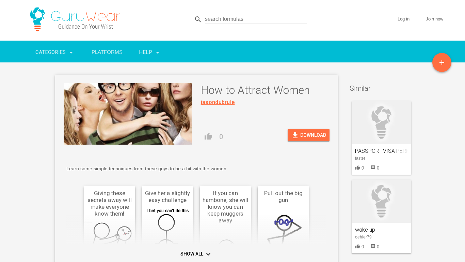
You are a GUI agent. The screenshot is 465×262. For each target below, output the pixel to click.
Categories (55, 52)
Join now (434, 18)
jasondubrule (218, 102)
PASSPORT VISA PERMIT (385, 151)
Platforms (107, 52)
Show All (196, 254)
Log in (404, 18)
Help (150, 52)
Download (308, 135)
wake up (365, 230)
